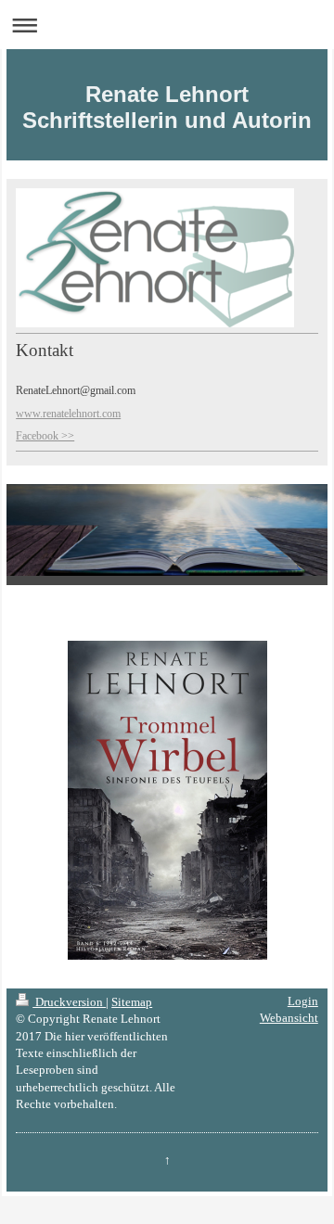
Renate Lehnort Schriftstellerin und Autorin (167, 107)
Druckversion (69, 1002)
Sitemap (131, 1002)
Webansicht (289, 1018)
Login (303, 1001)
